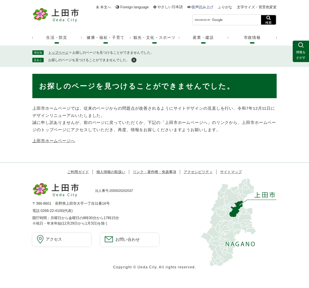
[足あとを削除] (133, 60)
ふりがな (225, 7)
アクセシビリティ (198, 172)
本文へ (105, 7)
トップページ (58, 52)
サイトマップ (231, 172)
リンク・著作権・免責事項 (154, 172)
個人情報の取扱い (110, 172)
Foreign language (134, 7)
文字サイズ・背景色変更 (257, 7)
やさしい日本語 (170, 7)
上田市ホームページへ (53, 141)
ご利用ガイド (78, 172)
